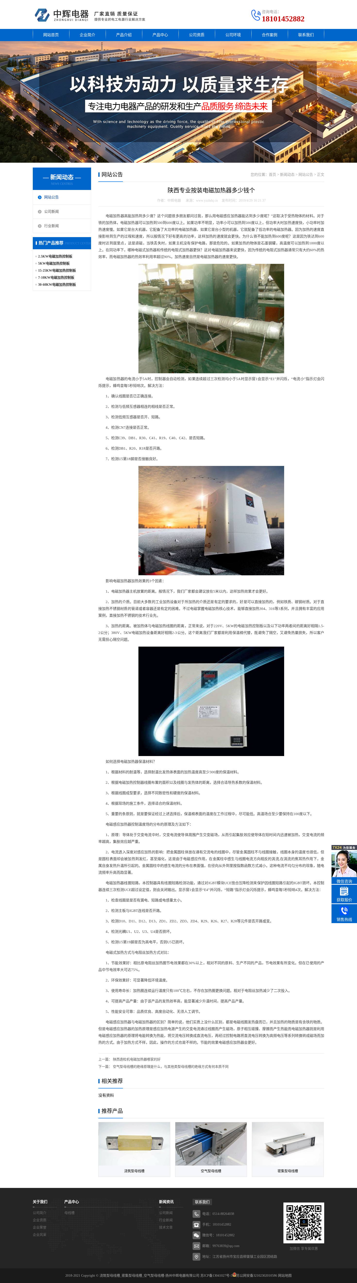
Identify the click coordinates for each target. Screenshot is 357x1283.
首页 (272, 175)
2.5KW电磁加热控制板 (55, 256)
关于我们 (40, 1202)
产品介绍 (124, 35)
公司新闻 (51, 212)
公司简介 (39, 1213)
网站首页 (51, 35)
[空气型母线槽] (211, 1144)
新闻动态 (287, 175)
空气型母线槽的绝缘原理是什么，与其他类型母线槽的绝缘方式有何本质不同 (171, 1067)
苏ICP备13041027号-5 (216, 1275)
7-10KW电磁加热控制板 (56, 277)
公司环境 (233, 35)
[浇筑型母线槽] (134, 1144)
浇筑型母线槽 (134, 1171)
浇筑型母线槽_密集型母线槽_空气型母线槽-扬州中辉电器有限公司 (149, 1275)
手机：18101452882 (216, 1224)
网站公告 (51, 197)
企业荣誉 (39, 1227)
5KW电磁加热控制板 (54, 263)
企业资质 (39, 1220)
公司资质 (196, 35)
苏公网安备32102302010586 (256, 1275)
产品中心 (160, 35)
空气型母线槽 (211, 1171)
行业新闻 (51, 226)
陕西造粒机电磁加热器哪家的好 (137, 1059)
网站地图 (285, 1275)
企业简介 (87, 35)
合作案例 (269, 35)
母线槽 (69, 1213)
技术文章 (166, 1227)
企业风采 (39, 1235)
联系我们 (306, 35)
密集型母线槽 (288, 1171)
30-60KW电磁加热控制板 (57, 284)
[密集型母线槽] (287, 1144)
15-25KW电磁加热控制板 (57, 270)
